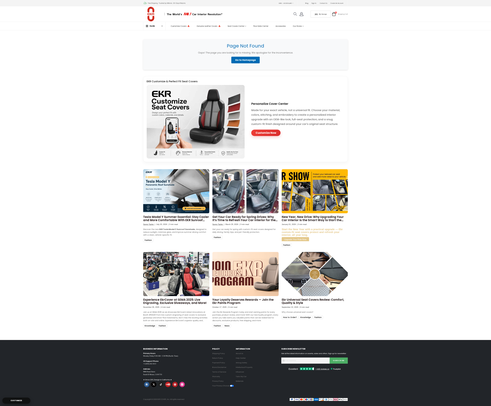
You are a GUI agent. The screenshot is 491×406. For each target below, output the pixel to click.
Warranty (216, 376)
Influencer (240, 372)
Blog (306, 3)
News (227, 325)
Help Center (241, 358)
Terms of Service (219, 372)
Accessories (281, 26)
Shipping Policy (218, 353)
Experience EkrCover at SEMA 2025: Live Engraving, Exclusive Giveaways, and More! (175, 301)
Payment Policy (218, 362)
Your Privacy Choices (221, 386)
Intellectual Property (244, 367)
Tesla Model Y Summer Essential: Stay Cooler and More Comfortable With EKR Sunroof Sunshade (176, 218)
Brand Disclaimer (219, 367)
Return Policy (217, 358)
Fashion (148, 240)
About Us (239, 353)
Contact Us (323, 3)
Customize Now (266, 133)
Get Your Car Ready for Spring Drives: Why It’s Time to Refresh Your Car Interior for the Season (244, 218)
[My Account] (301, 14)
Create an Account (336, 3)
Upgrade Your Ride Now (295, 239)
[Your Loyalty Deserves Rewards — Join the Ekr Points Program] (245, 274)
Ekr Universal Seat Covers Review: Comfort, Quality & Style (313, 301)
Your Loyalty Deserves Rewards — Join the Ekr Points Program (243, 301)
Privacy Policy (218, 381)
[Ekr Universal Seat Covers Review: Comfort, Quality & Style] (315, 274)
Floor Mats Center (260, 26)
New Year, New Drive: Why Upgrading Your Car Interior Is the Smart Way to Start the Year (313, 218)
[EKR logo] (151, 14)
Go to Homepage (245, 60)
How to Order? (290, 317)
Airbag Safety (241, 362)
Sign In (313, 3)
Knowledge (150, 325)
